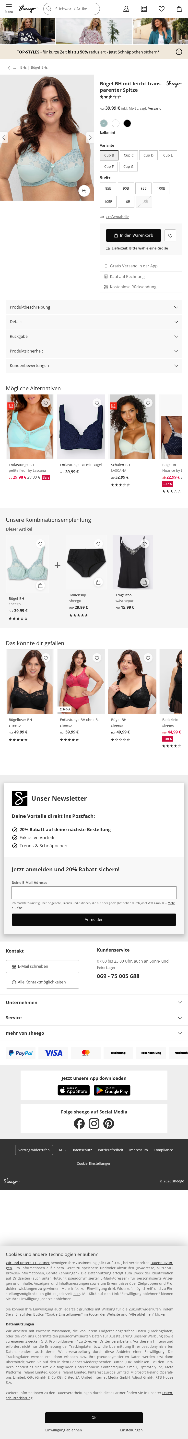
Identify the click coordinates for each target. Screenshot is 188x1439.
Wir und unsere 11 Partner (28, 1262)
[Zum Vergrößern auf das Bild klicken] (84, 191)
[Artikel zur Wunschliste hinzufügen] (170, 235)
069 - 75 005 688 (118, 976)
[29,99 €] (86, 562)
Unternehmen (21, 1002)
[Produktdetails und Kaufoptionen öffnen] (40, 585)
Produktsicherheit (26, 351)
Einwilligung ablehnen (63, 1430)
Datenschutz (81, 1150)
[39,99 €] (81, 426)
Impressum (138, 1150)
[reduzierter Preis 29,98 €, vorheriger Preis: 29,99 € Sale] (30, 426)
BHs (23, 67)
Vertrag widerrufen (34, 1150)
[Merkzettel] (161, 9)
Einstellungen (131, 1430)
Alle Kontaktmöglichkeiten (42, 982)
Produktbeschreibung (30, 307)
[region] (94, 1342)
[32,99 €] (132, 426)
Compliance (163, 1150)
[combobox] (79, 9)
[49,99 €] (30, 681)
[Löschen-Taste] (95, 9)
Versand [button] (155, 108)
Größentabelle (117, 217)
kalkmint (107, 132)
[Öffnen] (179, 52)
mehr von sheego (25, 1033)
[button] (9, 9)
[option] (104, 123)
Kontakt (15, 951)
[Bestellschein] (144, 9)
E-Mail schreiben (30, 968)
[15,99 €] (133, 562)
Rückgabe (19, 336)
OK (94, 1417)
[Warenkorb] (179, 9)
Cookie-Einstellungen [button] (94, 1163)
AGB (62, 1150)
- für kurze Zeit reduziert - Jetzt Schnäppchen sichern (87, 52)
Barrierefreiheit (110, 1150)
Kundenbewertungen (29, 365)
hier (76, 1293)
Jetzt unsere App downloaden (94, 1078)
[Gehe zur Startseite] (29, 9)
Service (14, 1017)
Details (16, 321)
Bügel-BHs (39, 67)
